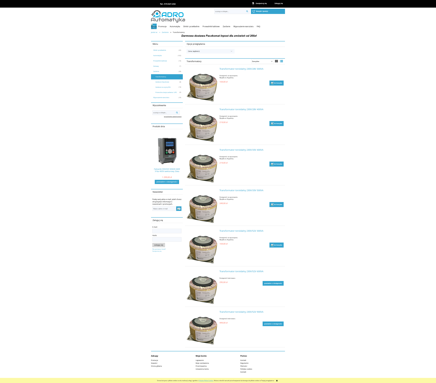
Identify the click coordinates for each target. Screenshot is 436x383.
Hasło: (154, 235)
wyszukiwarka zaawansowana (172, 116)
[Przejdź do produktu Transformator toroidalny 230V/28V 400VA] (201, 125)
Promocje (154, 360)
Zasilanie (156, 71)
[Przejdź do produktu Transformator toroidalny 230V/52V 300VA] (201, 247)
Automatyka (157, 55)
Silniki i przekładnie (159, 50)
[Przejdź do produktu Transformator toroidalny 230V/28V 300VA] (201, 85)
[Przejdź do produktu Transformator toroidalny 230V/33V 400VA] (201, 166)
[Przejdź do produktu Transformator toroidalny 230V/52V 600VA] (201, 287)
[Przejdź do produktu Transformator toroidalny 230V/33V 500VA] (201, 206)
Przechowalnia (201, 366)
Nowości (154, 363)
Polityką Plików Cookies (206, 381)
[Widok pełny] (281, 61)
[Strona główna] (168, 15)
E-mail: (155, 227)
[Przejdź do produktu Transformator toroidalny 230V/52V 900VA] (201, 328)
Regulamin (244, 363)
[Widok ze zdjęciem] (276, 61)
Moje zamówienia (202, 363)
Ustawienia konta (202, 369)
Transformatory (160, 77)
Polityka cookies (246, 369)
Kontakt (243, 360)
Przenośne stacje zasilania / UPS (166, 92)
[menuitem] (162, 26)
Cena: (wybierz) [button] (194, 51)
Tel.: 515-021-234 (168, 4)
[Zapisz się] (178, 208)
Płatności (243, 366)
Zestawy (156, 66)
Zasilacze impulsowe (162, 82)
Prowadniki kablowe (160, 61)
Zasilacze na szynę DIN (163, 87)
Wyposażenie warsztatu (161, 97)
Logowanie (200, 360)
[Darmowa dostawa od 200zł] (218, 36)
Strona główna (156, 366)
